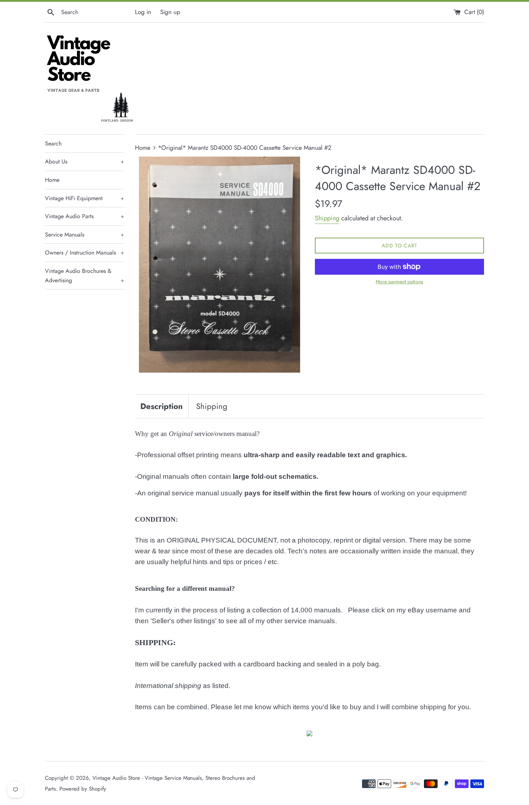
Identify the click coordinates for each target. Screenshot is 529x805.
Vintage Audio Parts (84, 216)
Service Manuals (84, 234)
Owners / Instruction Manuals (84, 252)
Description (161, 406)
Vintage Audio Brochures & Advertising (84, 275)
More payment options (399, 281)
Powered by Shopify (82, 789)
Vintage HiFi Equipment (84, 198)
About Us (84, 161)
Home (52, 180)
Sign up (170, 12)
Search (53, 143)
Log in (143, 12)
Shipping (327, 218)
